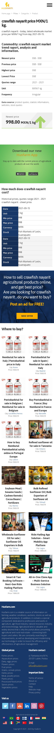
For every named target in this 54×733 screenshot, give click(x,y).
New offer (27, 316)
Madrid (42, 371)
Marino (15, 506)
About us (33, 681)
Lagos (42, 548)
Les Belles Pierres (15, 413)
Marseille (42, 413)
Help (31, 686)
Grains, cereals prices (11, 670)
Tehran (15, 548)
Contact (32, 683)
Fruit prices (6, 667)
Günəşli (42, 502)
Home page (6, 13)
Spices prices (7, 684)
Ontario (42, 449)
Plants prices (7, 678)
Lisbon (15, 459)
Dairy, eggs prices (9, 661)
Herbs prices (7, 673)
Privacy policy (34, 692)
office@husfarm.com (38, 665)
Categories (25, 13)
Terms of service (36, 678)
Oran (15, 591)
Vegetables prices (9, 687)
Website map (35, 689)
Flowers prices (8, 664)
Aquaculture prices (10, 658)
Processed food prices (12, 681)
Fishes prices (7, 655)
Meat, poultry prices (10, 676)
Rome (15, 367)
